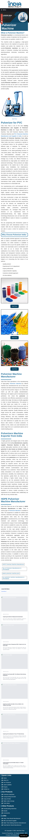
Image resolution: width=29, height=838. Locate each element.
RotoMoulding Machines (9, 808)
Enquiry (5, 787)
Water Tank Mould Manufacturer (12, 818)
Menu (4, 10)
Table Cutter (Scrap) (8, 801)
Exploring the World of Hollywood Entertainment (13, 616)
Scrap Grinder (7, 799)
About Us (5, 780)
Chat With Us (23, 835)
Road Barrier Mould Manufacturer (12, 825)
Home (5, 778)
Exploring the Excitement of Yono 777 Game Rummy (13, 733)
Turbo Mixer (6, 803)
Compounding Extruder (9, 796)
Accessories (6, 813)
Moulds (5, 811)
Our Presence (7, 782)
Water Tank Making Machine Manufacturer (14, 823)
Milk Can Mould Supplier (10, 820)
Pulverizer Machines (8, 794)
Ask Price (14, 119)
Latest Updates (7, 784)
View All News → (4, 591)
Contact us (6, 789)
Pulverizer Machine (15, 383)
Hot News (24, 614)
